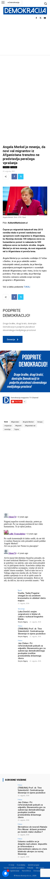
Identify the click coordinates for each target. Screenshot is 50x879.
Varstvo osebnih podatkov (14, 868)
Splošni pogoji (33, 865)
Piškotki (30, 868)
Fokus (6, 167)
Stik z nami (40, 868)
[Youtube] (45, 18)
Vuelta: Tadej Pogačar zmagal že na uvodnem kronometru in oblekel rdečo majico (32, 597)
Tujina (13, 167)
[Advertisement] (25, 81)
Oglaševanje (14, 871)
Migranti (18, 426)
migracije (8, 426)
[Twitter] (40, 18)
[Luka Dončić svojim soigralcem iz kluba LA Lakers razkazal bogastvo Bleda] (9, 613)
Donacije (36, 871)
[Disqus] (25, 472)
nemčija (7, 429)
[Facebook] (36, 18)
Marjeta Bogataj (23, 622)
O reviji (11, 865)
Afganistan (15, 422)
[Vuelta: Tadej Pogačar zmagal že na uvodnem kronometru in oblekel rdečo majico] (9, 595)
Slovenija (21, 609)
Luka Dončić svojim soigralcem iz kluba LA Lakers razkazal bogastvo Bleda (30, 615)
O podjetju (21, 865)
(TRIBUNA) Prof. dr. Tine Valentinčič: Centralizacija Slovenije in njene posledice (32, 631)
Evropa (40, 422)
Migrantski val (30, 426)
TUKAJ (27, 287)
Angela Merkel (28, 422)
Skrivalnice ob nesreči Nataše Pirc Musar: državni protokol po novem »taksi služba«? (32, 829)
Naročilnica (26, 871)
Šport (20, 590)
